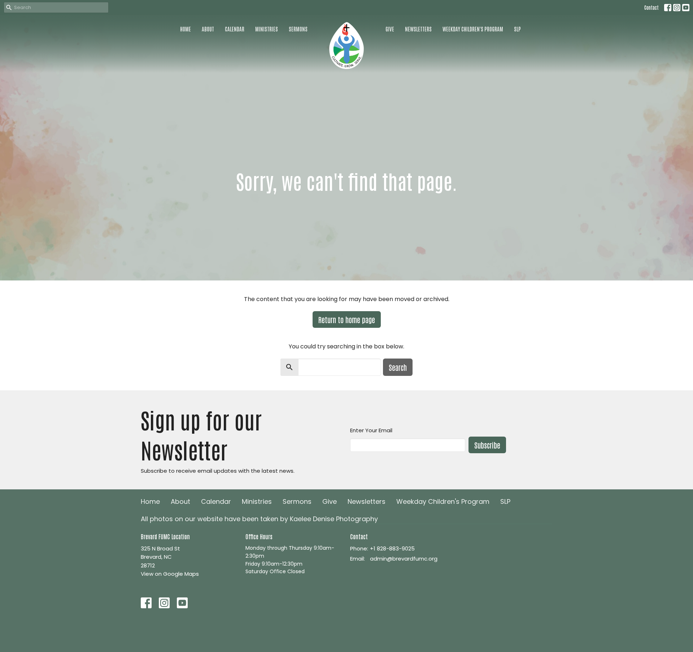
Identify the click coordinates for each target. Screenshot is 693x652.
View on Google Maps (170, 574)
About (208, 28)
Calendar (234, 28)
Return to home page (346, 319)
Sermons (298, 28)
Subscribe (487, 445)
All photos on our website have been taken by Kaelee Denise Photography (259, 518)
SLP (517, 28)
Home (185, 28)
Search (398, 367)
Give (389, 28)
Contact (651, 7)
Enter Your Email (371, 430)
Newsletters (418, 28)
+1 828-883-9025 (392, 548)
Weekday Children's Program (473, 28)
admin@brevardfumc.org (403, 558)
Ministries (266, 28)
